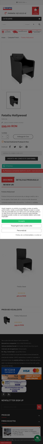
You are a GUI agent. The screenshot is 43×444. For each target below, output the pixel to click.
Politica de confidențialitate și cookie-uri (28, 235)
